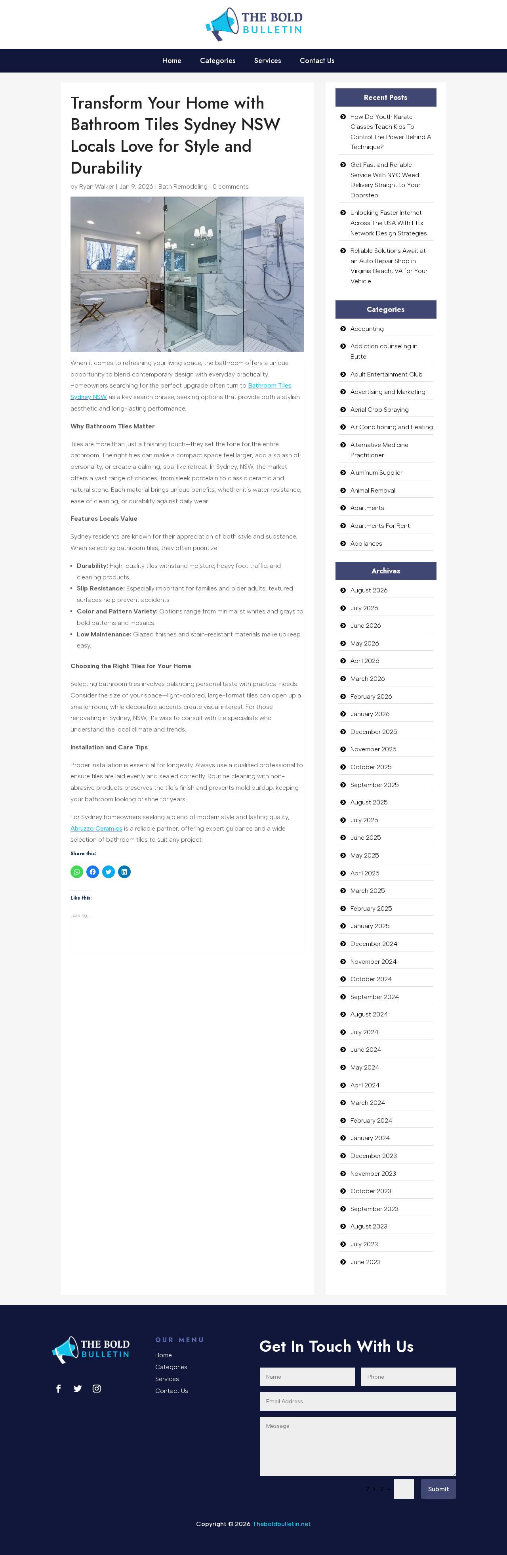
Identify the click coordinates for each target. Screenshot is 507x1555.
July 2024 (365, 1032)
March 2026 (368, 678)
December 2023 (374, 1156)
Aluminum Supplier (376, 472)
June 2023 (366, 1262)
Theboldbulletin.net (281, 1524)
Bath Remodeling (183, 186)
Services (267, 62)
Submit (438, 1489)
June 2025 (366, 837)
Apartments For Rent (380, 525)
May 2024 (365, 1067)
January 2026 (370, 714)
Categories (218, 62)
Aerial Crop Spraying (380, 409)
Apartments (367, 508)
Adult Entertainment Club (387, 374)
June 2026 (366, 625)
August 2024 (369, 1014)
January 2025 (370, 926)
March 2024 (368, 1102)
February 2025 (371, 908)
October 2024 (371, 979)
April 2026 (365, 661)
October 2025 (371, 767)
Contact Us (317, 62)
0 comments (231, 186)
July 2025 (364, 820)
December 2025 (374, 731)
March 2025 (368, 890)
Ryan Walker (96, 186)
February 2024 (372, 1120)
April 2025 (365, 873)
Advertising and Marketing (388, 391)
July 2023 (364, 1244)
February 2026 (371, 696)
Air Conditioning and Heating (392, 427)
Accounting (367, 328)
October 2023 (371, 1191)
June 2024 (366, 1049)
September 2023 (374, 1209)
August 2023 (369, 1226)
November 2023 (373, 1173)
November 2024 (374, 961)
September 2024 (375, 997)
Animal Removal (373, 490)
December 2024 (374, 944)
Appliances (366, 543)
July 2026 (364, 608)
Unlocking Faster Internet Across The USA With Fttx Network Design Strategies (389, 223)
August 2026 (369, 590)
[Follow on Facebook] (59, 1388)
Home (171, 62)
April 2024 (365, 1085)
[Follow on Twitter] (78, 1388)
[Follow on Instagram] (97, 1388)
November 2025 (373, 749)
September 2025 (375, 785)
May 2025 (365, 855)
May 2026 (365, 643)
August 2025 (369, 802)
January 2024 (370, 1138)
